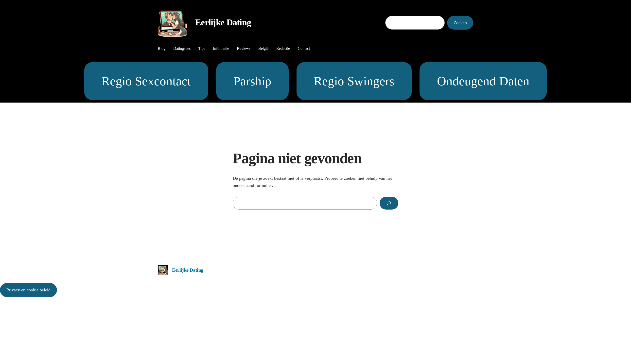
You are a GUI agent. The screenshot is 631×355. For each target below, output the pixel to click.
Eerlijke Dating (223, 22)
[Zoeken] (389, 203)
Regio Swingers (354, 81)
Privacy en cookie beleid (28, 289)
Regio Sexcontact (146, 81)
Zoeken (460, 22)
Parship (252, 81)
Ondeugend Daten (483, 81)
